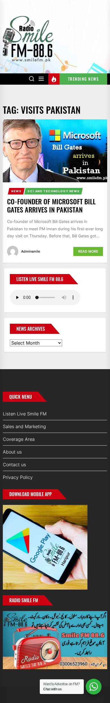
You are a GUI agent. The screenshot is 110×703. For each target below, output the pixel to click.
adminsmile (30, 251)
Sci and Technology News (54, 191)
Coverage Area (19, 439)
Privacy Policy (18, 477)
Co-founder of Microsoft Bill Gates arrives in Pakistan (51, 205)
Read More (88, 251)
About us (12, 452)
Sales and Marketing (24, 426)
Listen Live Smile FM (25, 414)
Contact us (14, 464)
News (16, 191)
